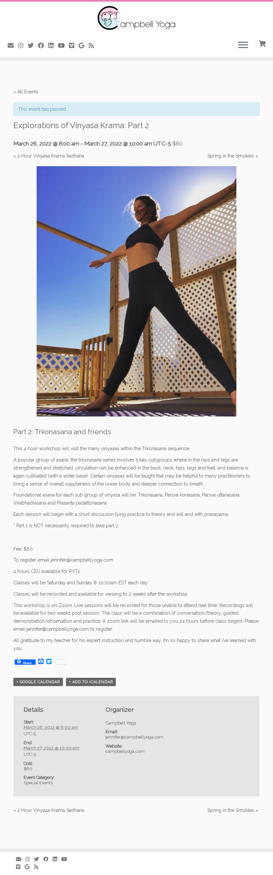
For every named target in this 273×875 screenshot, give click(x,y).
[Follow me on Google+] (84, 45)
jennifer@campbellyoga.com (57, 629)
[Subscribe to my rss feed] (93, 45)
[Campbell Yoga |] (136, 18)
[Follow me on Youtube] (63, 45)
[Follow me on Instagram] (23, 45)
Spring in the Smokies (232, 156)
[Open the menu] (243, 45)
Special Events (38, 782)
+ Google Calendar (38, 682)
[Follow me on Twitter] (33, 45)
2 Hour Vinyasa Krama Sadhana (48, 156)
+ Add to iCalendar (91, 682)
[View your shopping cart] (263, 43)
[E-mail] (13, 45)
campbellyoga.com (125, 751)
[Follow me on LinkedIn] (53, 45)
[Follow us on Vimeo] (74, 45)
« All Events (25, 91)
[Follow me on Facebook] (43, 45)
